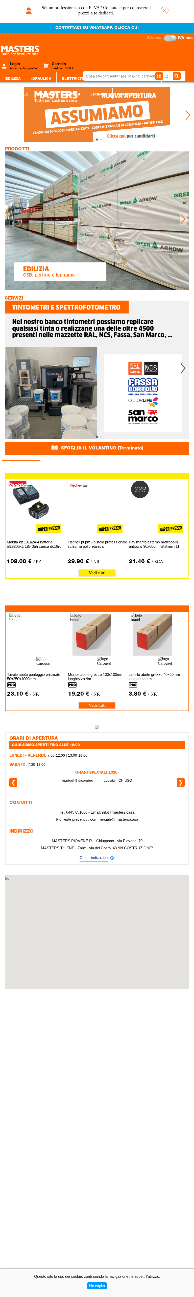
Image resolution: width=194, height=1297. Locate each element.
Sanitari (47, 94)
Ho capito (97, 1286)
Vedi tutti (97, 572)
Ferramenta (109, 78)
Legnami (98, 94)
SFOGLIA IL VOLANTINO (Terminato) (101, 448)
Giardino (127, 94)
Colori (73, 94)
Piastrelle (16, 94)
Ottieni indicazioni (94, 857)
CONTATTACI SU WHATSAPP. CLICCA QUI (97, 28)
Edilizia (13, 78)
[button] (188, 115)
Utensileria (144, 78)
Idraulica (41, 78)
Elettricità (74, 78)
